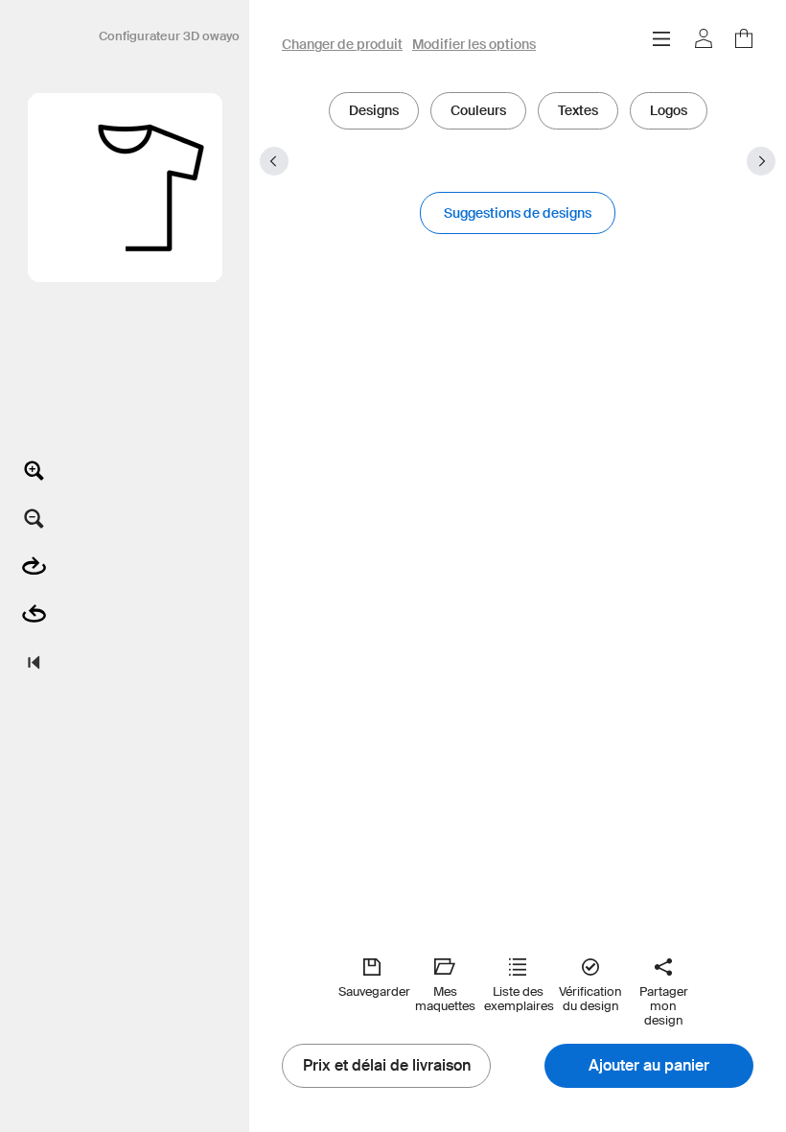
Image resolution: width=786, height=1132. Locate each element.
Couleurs (478, 110)
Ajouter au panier (649, 1065)
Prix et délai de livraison (387, 1065)
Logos (668, 110)
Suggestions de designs (517, 213)
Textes (578, 110)
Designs (374, 110)
